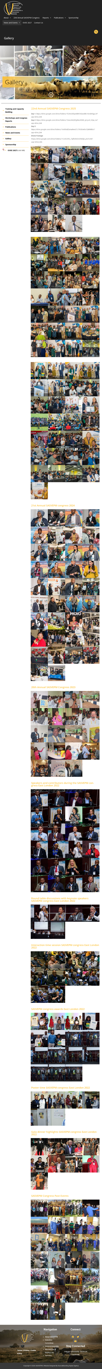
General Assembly (52, 1346)
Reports (46, 18)
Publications (59, 18)
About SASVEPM (51, 1337)
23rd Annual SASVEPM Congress (27, 18)
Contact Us (38, 22)
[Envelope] (75, 1341)
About (6, 18)
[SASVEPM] (11, 7)
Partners (48, 1356)
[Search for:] (96, 32)
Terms (19, 1350)
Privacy (26, 1350)
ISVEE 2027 (27, 22)
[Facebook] (73, 1337)
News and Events (11, 22)
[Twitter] (78, 1337)
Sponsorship (73, 18)
